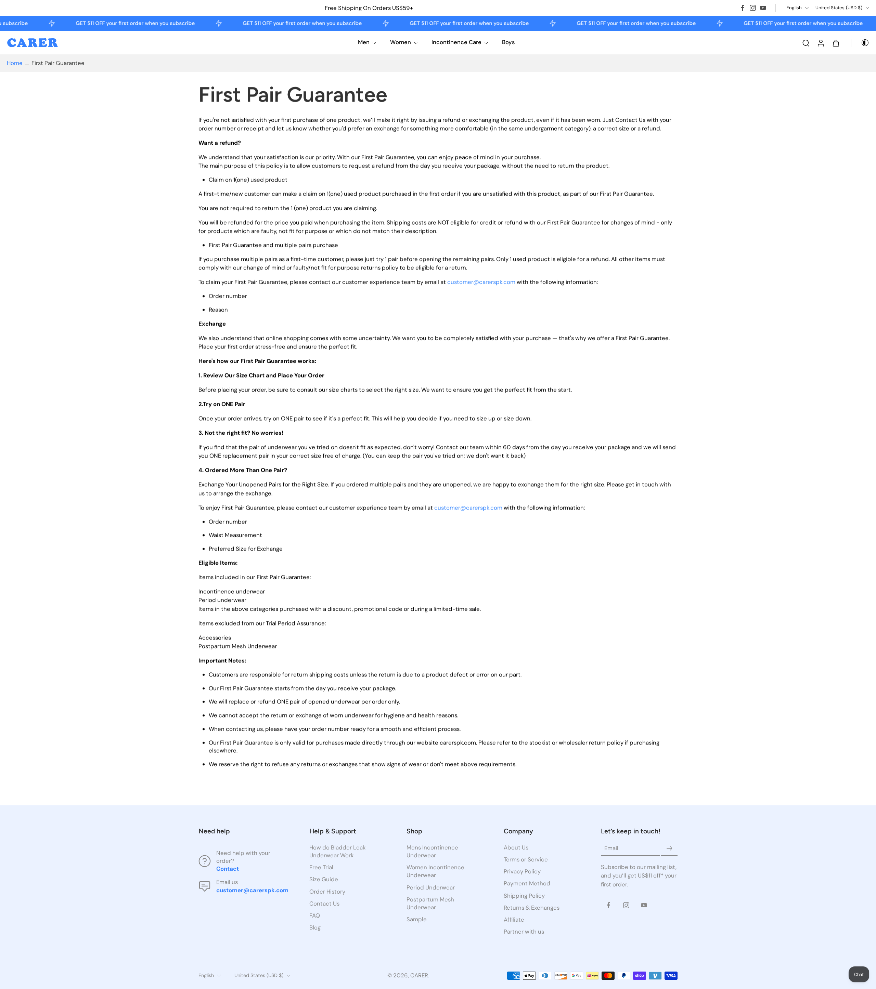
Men (364, 42)
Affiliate (514, 919)
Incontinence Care (456, 42)
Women (400, 42)
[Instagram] (753, 8)
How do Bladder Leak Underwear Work (337, 851)
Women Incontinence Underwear (435, 871)
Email (611, 848)
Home (15, 63)
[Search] (805, 43)
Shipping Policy (524, 895)
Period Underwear (431, 887)
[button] (243, 831)
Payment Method (527, 883)
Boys (508, 42)
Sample (417, 919)
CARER (419, 975)
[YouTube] (763, 8)
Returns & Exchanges (531, 907)
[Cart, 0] (835, 42)
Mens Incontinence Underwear (432, 851)
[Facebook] (742, 8)
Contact (227, 868)
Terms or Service (526, 859)
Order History (327, 891)
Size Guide (323, 879)
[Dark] (860, 43)
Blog (315, 927)
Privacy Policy (522, 871)
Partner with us (524, 931)
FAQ (314, 915)
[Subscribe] (669, 848)
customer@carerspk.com (481, 282)
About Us (516, 847)
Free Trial (321, 867)
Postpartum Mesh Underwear (430, 903)
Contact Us (324, 903)
